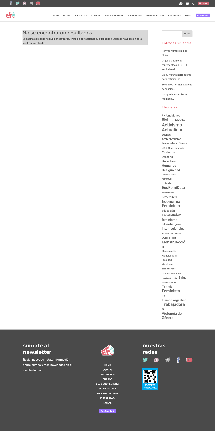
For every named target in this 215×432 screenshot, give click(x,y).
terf (163, 296)
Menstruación (169, 251)
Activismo (172, 125)
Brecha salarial (169, 143)
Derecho (167, 157)
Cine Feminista (176, 148)
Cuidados (168, 152)
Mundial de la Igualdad (169, 257)
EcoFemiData (173, 187)
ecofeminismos (168, 193)
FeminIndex (171, 215)
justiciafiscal (167, 233)
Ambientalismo (171, 139)
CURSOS (95, 15)
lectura (178, 233)
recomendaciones (171, 273)
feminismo (169, 220)
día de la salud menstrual (169, 176)
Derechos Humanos (169, 163)
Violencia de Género (172, 315)
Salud (183, 277)
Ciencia (183, 143)
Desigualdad (171, 170)
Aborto (180, 120)
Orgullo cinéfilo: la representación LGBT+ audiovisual (174, 65)
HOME (56, 15)
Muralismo (167, 264)
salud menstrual (169, 282)
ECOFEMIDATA (135, 15)
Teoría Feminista (171, 289)
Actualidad (173, 130)
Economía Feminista (171, 203)
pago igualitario (168, 269)
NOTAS (188, 15)
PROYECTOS (81, 15)
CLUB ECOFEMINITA (114, 15)
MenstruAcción (173, 244)
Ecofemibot (202, 15)
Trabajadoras (173, 306)
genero (178, 224)
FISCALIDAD (174, 15)
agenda (166, 134)
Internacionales (173, 229)
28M (171, 120)
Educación (168, 210)
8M (165, 120)
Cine (164, 147)
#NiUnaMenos (171, 115)
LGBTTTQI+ (169, 237)
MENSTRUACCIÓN (155, 15)
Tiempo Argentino (174, 300)
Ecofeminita (169, 197)
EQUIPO (67, 15)
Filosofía (167, 224)
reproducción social (169, 278)
